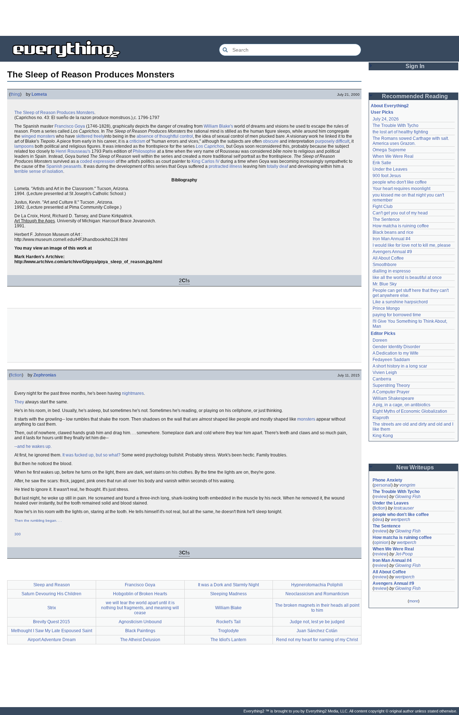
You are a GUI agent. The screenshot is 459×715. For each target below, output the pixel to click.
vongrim (407, 485)
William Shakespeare (393, 398)
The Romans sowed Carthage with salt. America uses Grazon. (411, 141)
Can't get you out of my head (400, 213)
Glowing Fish (408, 496)
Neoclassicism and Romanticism (317, 593)
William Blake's (218, 126)
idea (378, 519)
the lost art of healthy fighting (400, 131)
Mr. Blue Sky (385, 284)
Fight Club (383, 206)
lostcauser (404, 508)
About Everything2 (390, 105)
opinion (381, 542)
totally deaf (277, 166)
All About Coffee (388, 258)
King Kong (383, 435)
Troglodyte (228, 630)
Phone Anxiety (387, 480)
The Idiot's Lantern (228, 639)
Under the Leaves (390, 169)
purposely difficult (332, 141)
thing (15, 94)
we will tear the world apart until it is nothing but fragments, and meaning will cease (140, 607)
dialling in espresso (392, 271)
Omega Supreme (389, 149)
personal (382, 485)
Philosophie (144, 151)
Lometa (39, 94)
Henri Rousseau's (73, 151)
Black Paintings (140, 630)
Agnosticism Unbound (140, 621)
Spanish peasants (63, 166)
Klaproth (381, 417)
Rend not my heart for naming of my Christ (317, 639)
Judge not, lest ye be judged (317, 621)
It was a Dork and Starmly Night (228, 584)
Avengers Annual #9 (392, 251)
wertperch (400, 519)
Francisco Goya (70, 126)
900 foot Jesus (387, 175)
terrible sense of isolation (38, 171)
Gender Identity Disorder (396, 346)
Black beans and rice (393, 232)
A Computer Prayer (391, 391)
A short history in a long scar (400, 366)
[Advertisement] (229, 18)
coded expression (97, 161)
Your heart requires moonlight (401, 188)
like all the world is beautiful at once (407, 277)
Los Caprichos (210, 146)
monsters (306, 419)
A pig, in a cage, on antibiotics (401, 404)
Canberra (382, 379)
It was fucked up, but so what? (91, 455)
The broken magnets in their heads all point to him (317, 608)
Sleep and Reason (51, 584)
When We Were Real (393, 156)
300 (17, 534)
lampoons (24, 146)
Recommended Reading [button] (415, 96)
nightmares (133, 393)
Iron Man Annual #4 (392, 238)
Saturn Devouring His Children (51, 593)
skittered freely (90, 136)
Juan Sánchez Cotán (317, 630)
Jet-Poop (404, 554)
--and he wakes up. (33, 446)
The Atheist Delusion (140, 639)
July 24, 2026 (386, 119)
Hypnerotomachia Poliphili (317, 584)
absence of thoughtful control (165, 136)
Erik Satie (382, 162)
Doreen (380, 340)
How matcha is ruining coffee (401, 225)
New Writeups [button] (415, 467)
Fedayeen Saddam (391, 359)
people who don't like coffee (400, 182)
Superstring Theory (391, 385)
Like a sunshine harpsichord (400, 301)
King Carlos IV (205, 161)
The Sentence (386, 219)
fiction (16, 375)
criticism (137, 141)
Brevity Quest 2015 (51, 621)
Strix (51, 607)
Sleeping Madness (228, 593)
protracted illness (225, 166)
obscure (271, 141)
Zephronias (44, 375)
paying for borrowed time (397, 314)
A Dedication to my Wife (395, 353)
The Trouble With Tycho (395, 125)
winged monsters (38, 136)
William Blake (228, 607)
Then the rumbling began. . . (38, 520)
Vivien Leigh (385, 372)
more (413, 601)
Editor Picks (383, 333)
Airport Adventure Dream (52, 639)
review (380, 496)
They (19, 401)
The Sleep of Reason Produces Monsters (54, 112)
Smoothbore (385, 264)
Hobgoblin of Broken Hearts (140, 593)
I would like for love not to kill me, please (412, 245)
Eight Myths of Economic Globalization (410, 411)
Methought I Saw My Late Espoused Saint (51, 630)
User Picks (382, 112)
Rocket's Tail (228, 621)
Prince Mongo (386, 308)
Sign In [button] (415, 66)
